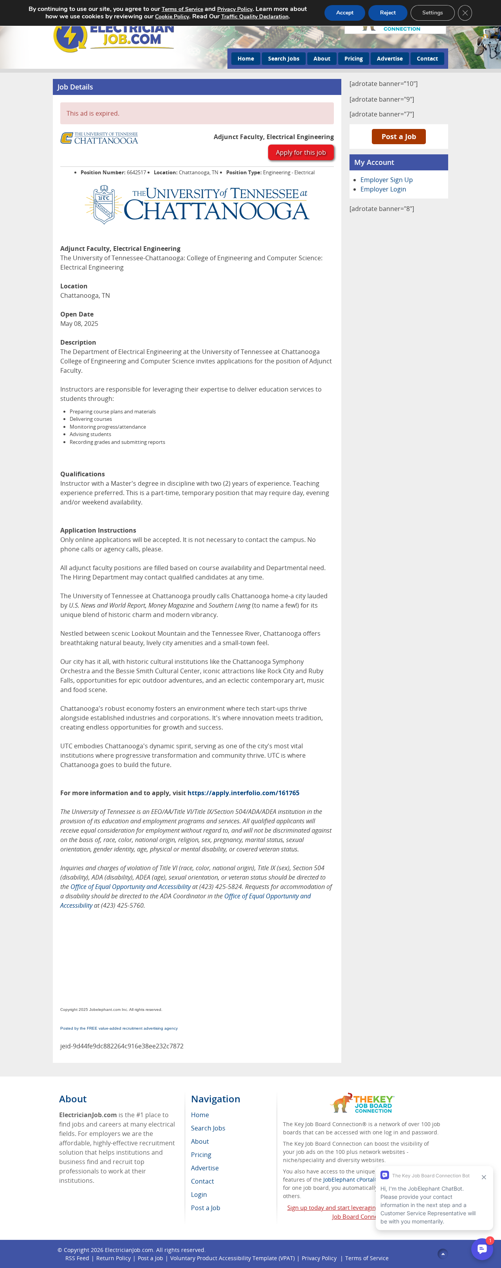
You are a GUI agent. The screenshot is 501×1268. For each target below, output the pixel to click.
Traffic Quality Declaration (254, 16)
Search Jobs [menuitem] (208, 1128)
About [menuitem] (200, 1141)
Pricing (353, 58)
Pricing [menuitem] (201, 1154)
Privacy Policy (320, 1258)
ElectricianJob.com (129, 1250)
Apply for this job (301, 152)
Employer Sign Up (386, 179)
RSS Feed (77, 1258)
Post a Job (399, 136)
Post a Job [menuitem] (205, 1208)
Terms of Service (367, 1258)
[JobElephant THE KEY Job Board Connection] (362, 1096)
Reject (388, 12)
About (322, 58)
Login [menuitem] (199, 1194)
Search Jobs (283, 58)
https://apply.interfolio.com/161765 (243, 793)
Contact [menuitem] (202, 1181)
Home (246, 58)
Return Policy (113, 1258)
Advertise (390, 58)
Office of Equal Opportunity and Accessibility (130, 886)
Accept (344, 12)
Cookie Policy (172, 16)
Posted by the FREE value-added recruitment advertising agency (119, 1028)
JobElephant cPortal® (351, 1179)
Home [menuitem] (200, 1115)
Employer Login (383, 189)
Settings (432, 12)
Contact (427, 58)
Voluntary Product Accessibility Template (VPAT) (232, 1258)
